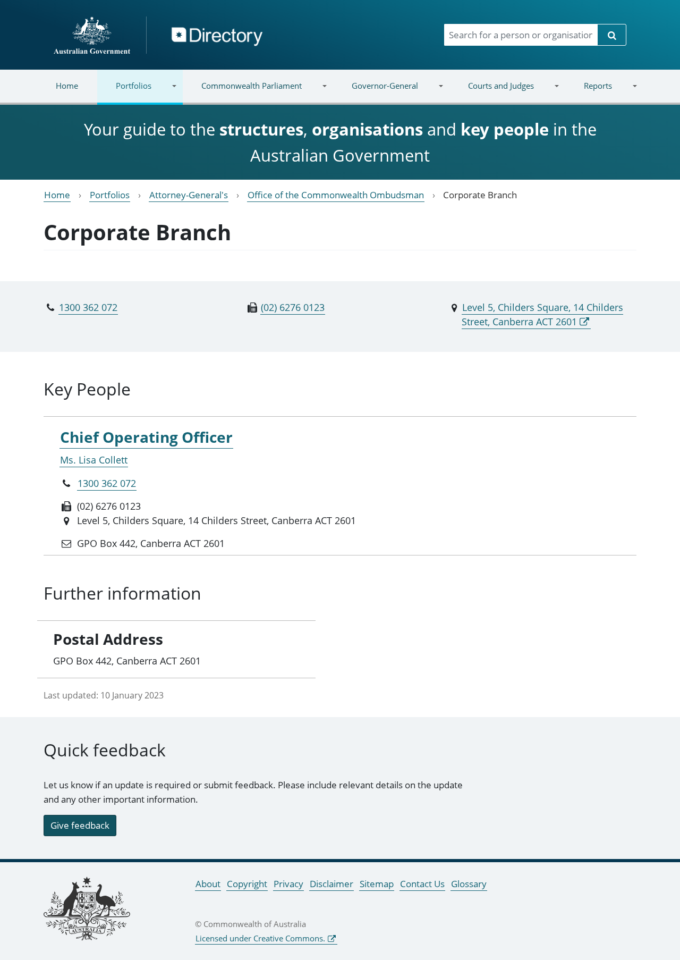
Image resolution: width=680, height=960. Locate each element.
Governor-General (375, 92)
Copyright (247, 884)
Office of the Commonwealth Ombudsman (336, 195)
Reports (588, 92)
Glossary (469, 884)
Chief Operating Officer (146, 437)
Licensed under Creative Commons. (260, 938)
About (208, 884)
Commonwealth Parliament (242, 92)
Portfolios (124, 92)
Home (67, 85)
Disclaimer (331, 884)
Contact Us (422, 884)
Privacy (288, 884)
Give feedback (79, 825)
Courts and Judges (491, 92)
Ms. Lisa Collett (94, 459)
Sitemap (377, 884)
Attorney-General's (188, 195)
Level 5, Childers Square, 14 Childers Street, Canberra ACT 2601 (542, 314)
